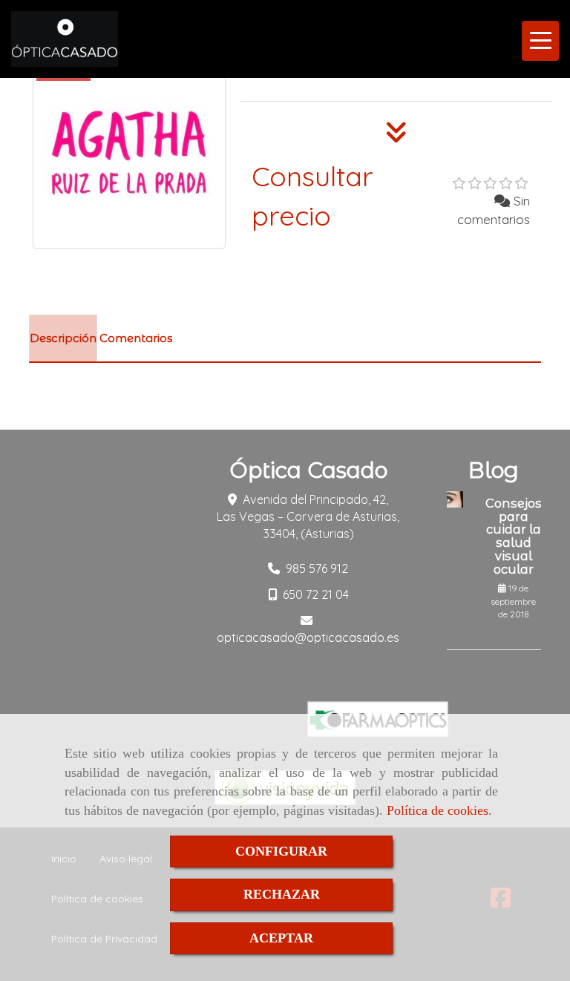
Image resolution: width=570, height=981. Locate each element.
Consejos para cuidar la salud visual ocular (513, 536)
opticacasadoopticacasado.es (308, 637)
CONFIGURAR (281, 851)
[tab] (63, 338)
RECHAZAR (281, 894)
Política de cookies (437, 810)
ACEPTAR (281, 938)
